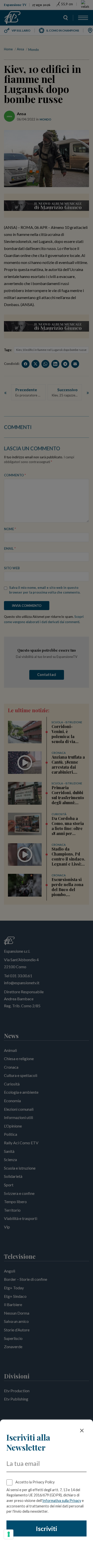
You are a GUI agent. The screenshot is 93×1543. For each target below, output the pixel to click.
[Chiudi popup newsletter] (82, 1431)
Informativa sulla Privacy (61, 1500)
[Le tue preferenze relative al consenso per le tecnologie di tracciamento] (8, 1534)
